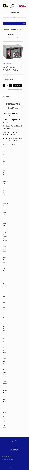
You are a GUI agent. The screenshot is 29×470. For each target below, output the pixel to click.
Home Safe (17, 89)
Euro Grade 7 (4, 309)
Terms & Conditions (14, 450)
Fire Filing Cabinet (4, 315)
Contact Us (14, 441)
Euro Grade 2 (4, 276)
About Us (14, 440)
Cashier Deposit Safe (4, 251)
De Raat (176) (4, 192)
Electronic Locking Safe (5, 257)
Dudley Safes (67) (4, 198)
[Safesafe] (14, 6)
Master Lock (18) (4, 214)
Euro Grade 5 (4, 296)
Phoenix (10, 91)
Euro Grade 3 (4, 283)
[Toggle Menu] (24, 23)
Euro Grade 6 (4, 302)
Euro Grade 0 (4, 264)
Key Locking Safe (11, 89)
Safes (21, 89)
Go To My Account (14, 449)
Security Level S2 (4, 414)
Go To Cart (14, 447)
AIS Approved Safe (5, 240)
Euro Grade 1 (4, 270)
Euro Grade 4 (4, 289)
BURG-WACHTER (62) (5, 172)
